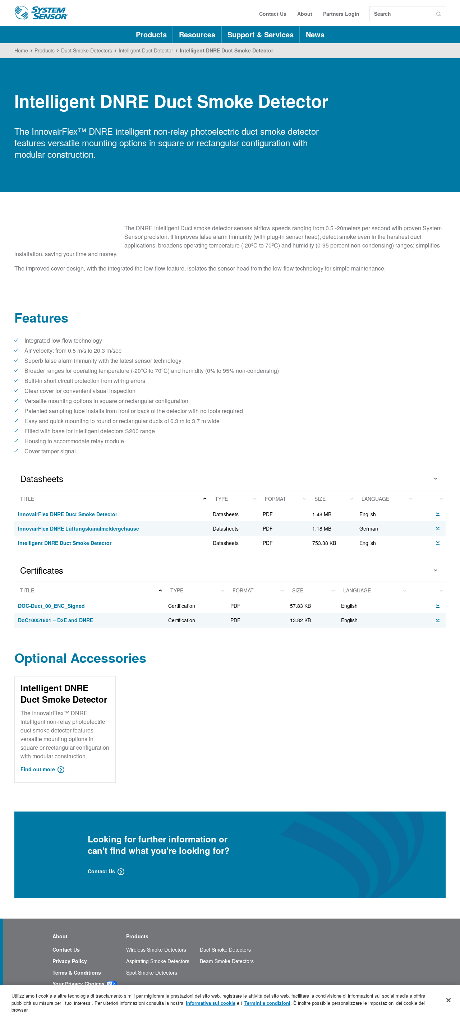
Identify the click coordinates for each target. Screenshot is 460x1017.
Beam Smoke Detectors (227, 961)
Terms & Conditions (76, 972)
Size (320, 498)
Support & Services (260, 34)
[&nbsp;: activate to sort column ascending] (430, 498)
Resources (197, 34)
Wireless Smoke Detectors (156, 949)
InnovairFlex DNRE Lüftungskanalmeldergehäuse (78, 528)
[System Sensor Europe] (41, 13)
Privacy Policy (69, 961)
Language (375, 498)
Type (221, 498)
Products (151, 34)
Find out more (37, 769)
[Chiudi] (448, 1000)
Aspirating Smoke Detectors (157, 961)
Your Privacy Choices (78, 983)
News (315, 34)
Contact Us (272, 13)
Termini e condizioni (267, 1002)
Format (275, 498)
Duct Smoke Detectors (225, 949)
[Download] (437, 513)
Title (27, 498)
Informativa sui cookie (210, 1002)
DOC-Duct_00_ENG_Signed (51, 605)
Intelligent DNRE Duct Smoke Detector (64, 542)
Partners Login (341, 13)
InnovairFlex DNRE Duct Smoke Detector (67, 514)
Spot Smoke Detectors (151, 972)
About (304, 13)
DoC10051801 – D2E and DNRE (55, 620)
